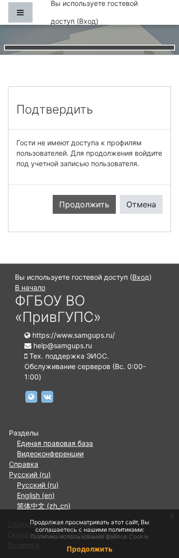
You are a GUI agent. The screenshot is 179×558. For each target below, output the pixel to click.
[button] (156, 509)
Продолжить (84, 204)
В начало (30, 287)
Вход (87, 21)
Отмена (141, 204)
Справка (23, 464)
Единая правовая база (55, 443)
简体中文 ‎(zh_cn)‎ (44, 505)
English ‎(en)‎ (36, 495)
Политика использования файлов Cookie (90, 536)
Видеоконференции (50, 453)
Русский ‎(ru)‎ (30, 474)
